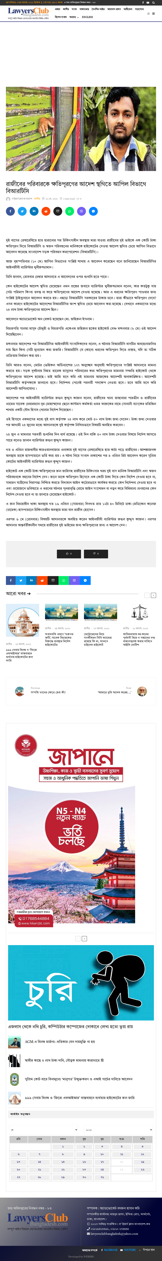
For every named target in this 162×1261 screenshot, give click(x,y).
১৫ (63, 1162)
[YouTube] (148, 2)
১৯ (142, 1162)
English (87, 17)
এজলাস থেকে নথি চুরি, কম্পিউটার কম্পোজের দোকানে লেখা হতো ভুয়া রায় (70, 1027)
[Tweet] (22, 211)
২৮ (39, 1177)
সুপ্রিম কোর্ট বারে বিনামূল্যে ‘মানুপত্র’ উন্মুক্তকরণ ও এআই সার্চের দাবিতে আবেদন (78, 1079)
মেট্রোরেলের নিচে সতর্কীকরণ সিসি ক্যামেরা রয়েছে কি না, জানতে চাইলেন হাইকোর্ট (98, 640)
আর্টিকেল (128, 9)
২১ (39, 1169)
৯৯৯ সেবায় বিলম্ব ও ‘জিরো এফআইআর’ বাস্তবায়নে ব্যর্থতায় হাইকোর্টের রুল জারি (21, 655)
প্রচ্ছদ (57, 9)
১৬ (84, 1162)
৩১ (102, 1177)
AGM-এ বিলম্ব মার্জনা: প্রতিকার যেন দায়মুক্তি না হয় (60, 1042)
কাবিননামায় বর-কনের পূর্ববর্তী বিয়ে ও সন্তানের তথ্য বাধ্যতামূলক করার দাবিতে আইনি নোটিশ (139, 640)
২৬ (142, 1169)
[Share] (10, 211)
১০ (102, 1154)
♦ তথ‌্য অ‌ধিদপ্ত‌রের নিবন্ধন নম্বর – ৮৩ (80, 3)
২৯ (63, 1177)
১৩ (18, 1162)
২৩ (84, 1169)
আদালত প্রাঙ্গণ (114, 9)
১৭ (102, 1162)
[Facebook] (143, 2)
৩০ (84, 1177)
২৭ (18, 1177)
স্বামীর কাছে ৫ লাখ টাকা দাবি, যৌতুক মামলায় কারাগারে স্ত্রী (64, 1060)
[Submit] (45, 211)
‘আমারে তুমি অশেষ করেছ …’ (114, 690)
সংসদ (74, 9)
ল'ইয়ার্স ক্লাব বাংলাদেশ (22, 199)
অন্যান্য (73, 17)
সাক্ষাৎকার (84, 9)
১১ (121, 1154)
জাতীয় (66, 9)
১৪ (39, 1162)
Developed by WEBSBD (81, 1257)
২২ (63, 1169)
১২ (142, 1154)
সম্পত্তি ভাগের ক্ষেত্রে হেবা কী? (48, 690)
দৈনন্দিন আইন (98, 9)
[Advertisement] (81, 51)
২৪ (102, 1169)
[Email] (57, 211)
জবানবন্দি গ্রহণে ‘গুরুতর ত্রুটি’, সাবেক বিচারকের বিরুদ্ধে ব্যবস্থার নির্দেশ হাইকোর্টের (59, 640)
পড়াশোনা (139, 9)
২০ (18, 1169)
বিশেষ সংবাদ (61, 17)
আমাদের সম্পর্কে (89, 1250)
